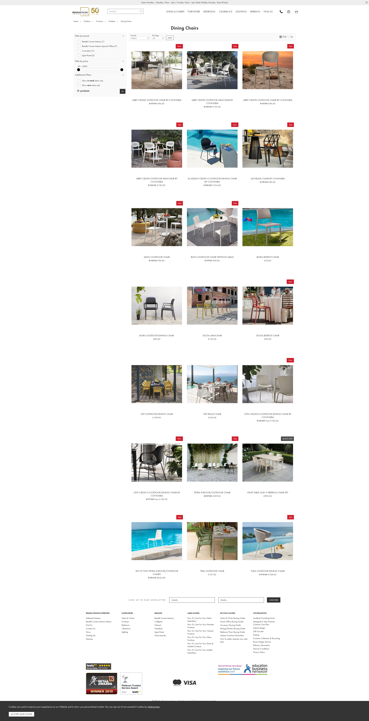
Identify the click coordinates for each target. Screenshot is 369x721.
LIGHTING (241, 11)
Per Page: (155, 35)
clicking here (154, 706)
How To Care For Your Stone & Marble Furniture (200, 645)
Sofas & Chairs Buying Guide (232, 618)
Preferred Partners (93, 618)
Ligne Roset (159, 632)
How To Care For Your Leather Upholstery (200, 651)
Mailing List (90, 635)
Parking (256, 634)
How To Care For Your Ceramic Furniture (200, 632)
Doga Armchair (212, 335)
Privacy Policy (259, 652)
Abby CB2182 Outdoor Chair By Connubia (156, 100)
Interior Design (259, 627)
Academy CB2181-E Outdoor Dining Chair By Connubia (212, 180)
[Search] (141, 11)
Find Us (89, 625)
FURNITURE (194, 11)
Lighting (125, 632)
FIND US (268, 11)
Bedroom (125, 625)
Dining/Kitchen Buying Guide (232, 628)
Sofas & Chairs (128, 618)
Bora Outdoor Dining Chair (157, 335)
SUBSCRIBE (273, 600)
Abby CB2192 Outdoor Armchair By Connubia (212, 101)
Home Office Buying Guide (231, 621)
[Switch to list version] (288, 36)
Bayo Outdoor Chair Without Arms (212, 257)
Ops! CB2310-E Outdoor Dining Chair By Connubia (267, 415)
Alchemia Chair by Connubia (268, 178)
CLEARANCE (225, 11)
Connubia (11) (88, 50)
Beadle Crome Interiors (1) (93, 41)
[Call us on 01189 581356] (283, 11)
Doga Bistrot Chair (267, 335)
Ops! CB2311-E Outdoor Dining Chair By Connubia (156, 494)
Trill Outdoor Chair (212, 571)
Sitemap (89, 638)
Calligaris (158, 621)
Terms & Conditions (261, 648)
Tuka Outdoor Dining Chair (268, 571)
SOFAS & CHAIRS (175, 11)
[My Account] (290, 11)
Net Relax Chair (212, 414)
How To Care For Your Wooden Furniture (200, 626)
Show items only (92, 80)
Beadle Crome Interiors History (98, 621)
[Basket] (296, 11)
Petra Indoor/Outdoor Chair (212, 492)
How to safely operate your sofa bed (233, 640)
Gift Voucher (258, 631)
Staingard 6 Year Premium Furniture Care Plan (264, 623)
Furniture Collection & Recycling (266, 638)
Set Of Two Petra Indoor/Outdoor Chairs (156, 572)
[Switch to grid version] (280, 36)
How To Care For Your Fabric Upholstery (199, 619)
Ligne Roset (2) (88, 55)
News (88, 632)
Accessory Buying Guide (230, 625)
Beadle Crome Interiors (164, 618)
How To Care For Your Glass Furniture (199, 638)
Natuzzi (158, 625)
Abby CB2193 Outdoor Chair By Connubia (267, 100)
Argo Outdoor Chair (157, 257)
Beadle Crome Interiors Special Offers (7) (99, 46)
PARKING (255, 11)
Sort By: (134, 35)
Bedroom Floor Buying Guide (232, 632)
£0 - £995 (82, 66)
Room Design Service (262, 641)
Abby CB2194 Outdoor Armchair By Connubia (156, 180)
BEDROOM (209, 11)
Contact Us (90, 628)
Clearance (126, 628)
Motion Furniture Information (232, 635)
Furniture (125, 621)
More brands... (161, 635)
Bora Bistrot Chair (268, 257)
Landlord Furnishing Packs (264, 618)
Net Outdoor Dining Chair (157, 414)
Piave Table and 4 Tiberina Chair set (267, 492)
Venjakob (158, 628)
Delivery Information (261, 645)
